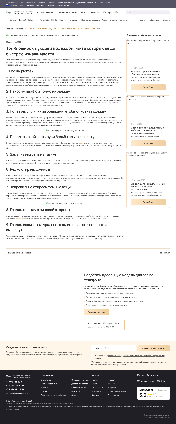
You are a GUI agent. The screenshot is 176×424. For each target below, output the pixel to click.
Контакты (123, 20)
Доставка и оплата (84, 2)
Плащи (111, 380)
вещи (81, 143)
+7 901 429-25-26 (90, 12)
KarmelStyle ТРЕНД (48, 20)
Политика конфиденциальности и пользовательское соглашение (157, 416)
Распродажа (113, 395)
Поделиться (164, 253)
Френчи (95, 395)
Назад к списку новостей (19, 253)
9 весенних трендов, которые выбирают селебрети (147, 129)
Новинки (63, 20)
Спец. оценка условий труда (53, 395)
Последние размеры (90, 20)
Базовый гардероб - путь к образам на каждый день (145, 72)
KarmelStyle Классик (28, 20)
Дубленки (96, 391)
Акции (104, 20)
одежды (19, 218)
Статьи (51, 2)
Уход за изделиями (27, 2)
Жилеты (111, 384)
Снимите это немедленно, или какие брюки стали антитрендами (148, 186)
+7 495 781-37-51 (45, 12)
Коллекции (74, 20)
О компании (11, 2)
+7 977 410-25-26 (67, 12)
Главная (9, 29)
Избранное (154, 20)
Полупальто (97, 387)
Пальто (95, 384)
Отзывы (113, 20)
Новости (41, 2)
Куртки (95, 380)
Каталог (13, 20)
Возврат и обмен (102, 2)
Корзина (166, 20)
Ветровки (112, 387)
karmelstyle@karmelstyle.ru (17, 393)
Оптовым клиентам (65, 2)
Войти (142, 20)
